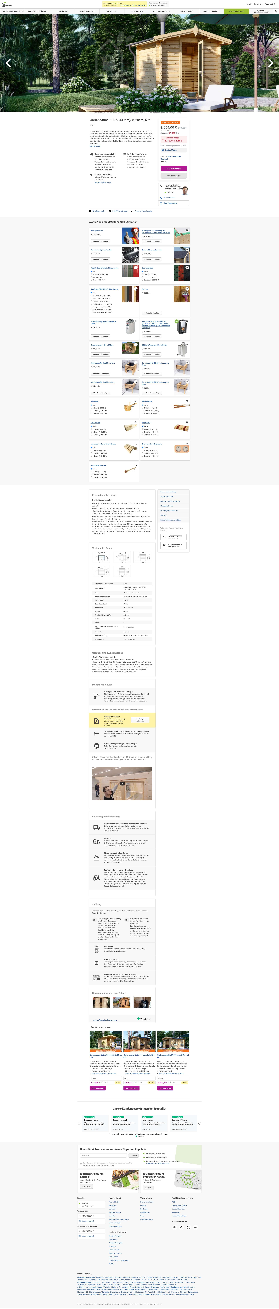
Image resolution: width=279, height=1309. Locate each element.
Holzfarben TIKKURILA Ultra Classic (104, 289)
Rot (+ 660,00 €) (98, 277)
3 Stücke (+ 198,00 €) (151, 413)
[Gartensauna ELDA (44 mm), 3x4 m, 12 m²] (173, 1041)
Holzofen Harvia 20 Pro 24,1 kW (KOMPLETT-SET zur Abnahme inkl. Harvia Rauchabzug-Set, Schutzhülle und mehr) (156, 325)
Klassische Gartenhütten (104, 1277)
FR (135, 1304)
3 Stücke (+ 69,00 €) (100, 456)
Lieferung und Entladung (169, 510)
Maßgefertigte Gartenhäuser (119, 1219)
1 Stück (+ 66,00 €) (150, 408)
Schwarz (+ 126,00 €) (151, 280)
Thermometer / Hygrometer (152, 444)
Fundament (113, 1239)
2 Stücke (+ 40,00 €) (151, 453)
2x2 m (144, 1280)
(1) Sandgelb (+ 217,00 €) (102, 296)
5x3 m (167, 1280)
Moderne (118, 1277)
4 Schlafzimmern (168, 1285)
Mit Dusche (114, 1294)
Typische (107, 1287)
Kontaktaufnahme (146, 1219)
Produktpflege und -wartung (118, 1260)
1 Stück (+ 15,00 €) (150, 429)
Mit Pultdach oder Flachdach (119, 1280)
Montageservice (97, 231)
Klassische (150, 1282)
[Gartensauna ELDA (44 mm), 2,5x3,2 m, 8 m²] (139, 1041)
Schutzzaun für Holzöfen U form (103, 363)
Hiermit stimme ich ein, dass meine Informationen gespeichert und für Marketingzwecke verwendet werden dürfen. (107, 1164)
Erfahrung (143, 1209)
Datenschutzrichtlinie (179, 1205)
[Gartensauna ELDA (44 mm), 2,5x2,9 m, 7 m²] (106, 1041)
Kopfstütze (146, 423)
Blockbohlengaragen (93, 1292)
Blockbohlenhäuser (84, 1282)
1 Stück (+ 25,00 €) (99, 408)
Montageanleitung (166, 506)
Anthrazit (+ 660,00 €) (100, 274)
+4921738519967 (159, 5)
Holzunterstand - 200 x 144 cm (102, 345)
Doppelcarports (126, 1292)
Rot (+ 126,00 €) (149, 277)
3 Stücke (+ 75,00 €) (100, 413)
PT (145, 1304)
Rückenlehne (147, 401)
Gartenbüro (167, 1277)
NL (148, 1304)
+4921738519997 (112, 5)
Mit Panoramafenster (180, 1294)
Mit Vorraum (104, 1294)
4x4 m (161, 1280)
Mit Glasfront (135, 1280)
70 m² (104, 1285)
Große (171, 1282)
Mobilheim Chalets (93, 1289)
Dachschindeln (147, 268)
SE (151, 1304)
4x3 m (155, 1280)
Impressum (176, 1212)
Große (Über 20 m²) (155, 1277)
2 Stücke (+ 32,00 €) (100, 432)
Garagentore (113, 1257)
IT (138, 1304)
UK (131, 1304)
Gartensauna (193, 1292)
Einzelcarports (115, 1292)
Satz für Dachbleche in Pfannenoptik (104, 268)
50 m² (99, 1285)
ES (141, 1304)
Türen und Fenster (115, 1253)
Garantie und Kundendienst (170, 501)
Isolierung (112, 1246)
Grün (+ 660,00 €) (99, 280)
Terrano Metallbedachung (151, 250)
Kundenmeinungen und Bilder (170, 520)
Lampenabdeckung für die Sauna (103, 444)
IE (160, 1304)
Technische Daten (166, 496)
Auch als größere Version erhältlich (104, 1073)
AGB (173, 1202)
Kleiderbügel (95, 423)
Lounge (175, 1277)
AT (154, 1304)
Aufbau (111, 1264)
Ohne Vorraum (93, 1294)
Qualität (143, 1205)
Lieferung (112, 1209)
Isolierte (132, 1282)
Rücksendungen (115, 1223)
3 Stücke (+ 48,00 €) (100, 435)
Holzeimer (94, 401)
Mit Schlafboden (90, 1280)
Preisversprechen (115, 1226)
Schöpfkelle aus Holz (99, 465)
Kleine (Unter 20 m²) (139, 1277)
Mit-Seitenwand (173, 1292)
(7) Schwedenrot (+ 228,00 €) (103, 312)
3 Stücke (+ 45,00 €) (151, 435)
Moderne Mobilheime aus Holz (112, 1289)
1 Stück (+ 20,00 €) (150, 450)
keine (94, 271)
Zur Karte (148, 1188)
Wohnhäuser (179, 1282)
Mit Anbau (183, 1277)
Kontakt (249, 4)
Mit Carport (174, 1289)
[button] (101, 557)
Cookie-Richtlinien (178, 1209)
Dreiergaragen (164, 1289)
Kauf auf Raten (171, 150)
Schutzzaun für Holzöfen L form (103, 382)
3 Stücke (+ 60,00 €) (151, 456)
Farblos (145, 289)
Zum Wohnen (107, 1282)
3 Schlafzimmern (154, 1285)
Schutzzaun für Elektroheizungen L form (155, 364)
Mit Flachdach (150, 1292)
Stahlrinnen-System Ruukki (101, 250)
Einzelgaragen (140, 1289)
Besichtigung (145, 1212)
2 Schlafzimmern (140, 1285)
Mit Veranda (165, 1287)
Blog (142, 1216)
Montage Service (115, 1212)
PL (158, 1304)
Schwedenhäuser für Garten (140, 1287)
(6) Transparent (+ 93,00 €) (102, 310)
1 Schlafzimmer (128, 1285)
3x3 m (150, 1280)
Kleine (126, 1282)
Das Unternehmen (146, 1202)
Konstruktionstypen (116, 1243)
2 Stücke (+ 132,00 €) (151, 411)
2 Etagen (117, 1285)
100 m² (110, 1285)
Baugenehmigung (115, 1236)
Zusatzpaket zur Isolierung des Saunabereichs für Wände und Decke (156, 232)
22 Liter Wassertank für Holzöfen (154, 345)
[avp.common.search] (276, 11)
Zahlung (163, 515)
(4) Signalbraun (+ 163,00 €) (102, 304)
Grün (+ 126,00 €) (150, 274)
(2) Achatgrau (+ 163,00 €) (102, 298)
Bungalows (82, 1285)
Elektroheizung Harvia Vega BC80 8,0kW (103, 323)
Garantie (112, 1216)
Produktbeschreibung (168, 492)
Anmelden (133, 1155)
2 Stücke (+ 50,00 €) (100, 411)
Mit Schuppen (193, 1277)
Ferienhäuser (118, 1282)
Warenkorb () (270, 4)
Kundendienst (259, 4)
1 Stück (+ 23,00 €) (99, 450)
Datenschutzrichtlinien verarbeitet (158, 1163)
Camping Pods (182, 1280)
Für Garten (97, 1282)
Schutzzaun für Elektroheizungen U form (155, 383)
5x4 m (173, 1280)
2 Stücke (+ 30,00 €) (151, 432)
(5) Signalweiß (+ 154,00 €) (102, 307)
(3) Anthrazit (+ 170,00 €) (101, 301)
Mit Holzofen (137, 1294)
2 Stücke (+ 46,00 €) (100, 453)
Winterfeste (126, 1277)
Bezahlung (112, 1205)
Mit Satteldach (103, 1280)
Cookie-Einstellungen (179, 1216)
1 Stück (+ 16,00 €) (99, 429)
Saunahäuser (82, 1294)
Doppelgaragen (152, 1289)
